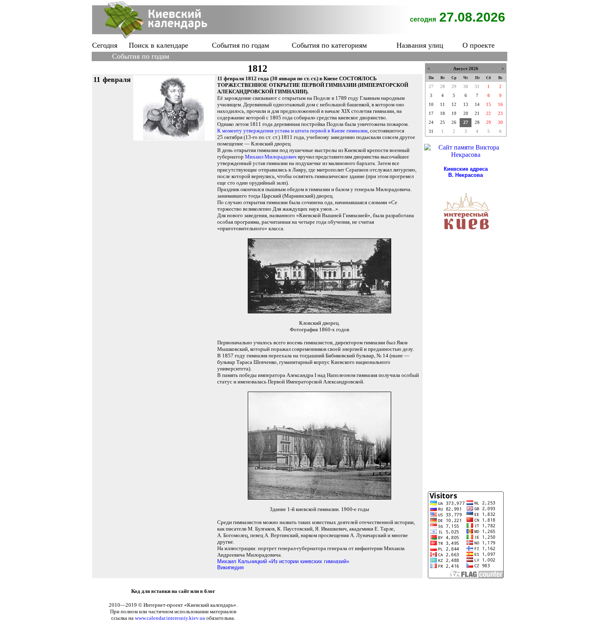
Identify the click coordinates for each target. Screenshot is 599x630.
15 (488, 104)
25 (442, 122)
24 (431, 122)
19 (453, 113)
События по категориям (329, 45)
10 (431, 104)
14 (477, 104)
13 (465, 104)
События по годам (240, 45)
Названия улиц (419, 45)
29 (453, 86)
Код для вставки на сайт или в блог (173, 591)
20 (465, 113)
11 (442, 104)
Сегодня (104, 45)
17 (431, 113)
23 (500, 113)
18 (442, 113)
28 (442, 86)
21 (477, 113)
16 (500, 104)
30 (465, 86)
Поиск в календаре (158, 45)
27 (431, 86)
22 (488, 113)
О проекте (478, 45)
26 (453, 122)
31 (477, 86)
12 (453, 104)
